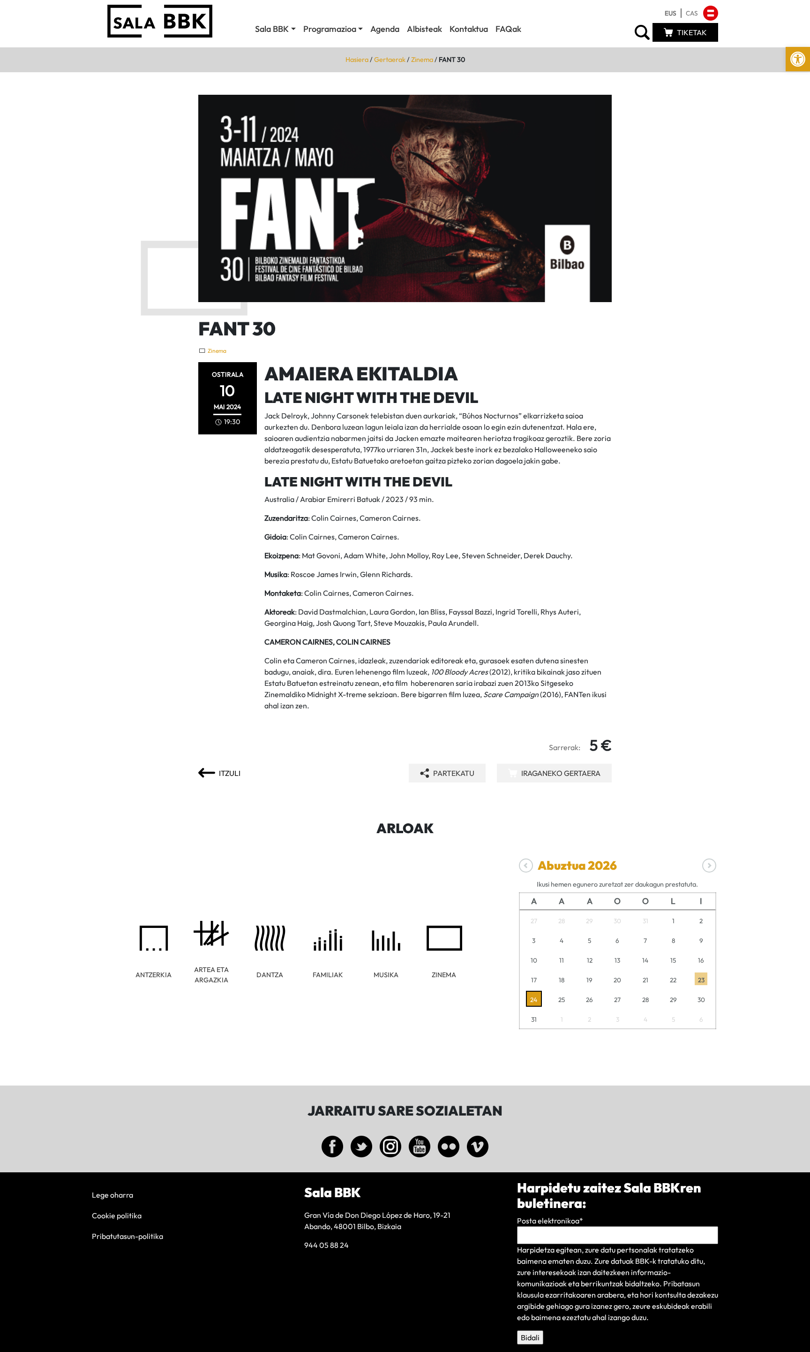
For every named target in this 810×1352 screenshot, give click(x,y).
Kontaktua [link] (469, 28)
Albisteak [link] (424, 28)
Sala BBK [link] (272, 28)
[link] (798, 59)
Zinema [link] (422, 59)
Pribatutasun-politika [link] (127, 1236)
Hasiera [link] (356, 59)
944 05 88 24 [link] (326, 1245)
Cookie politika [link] (117, 1215)
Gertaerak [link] (389, 59)
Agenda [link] (384, 28)
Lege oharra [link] (112, 1195)
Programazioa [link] (329, 28)
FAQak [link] (508, 28)
